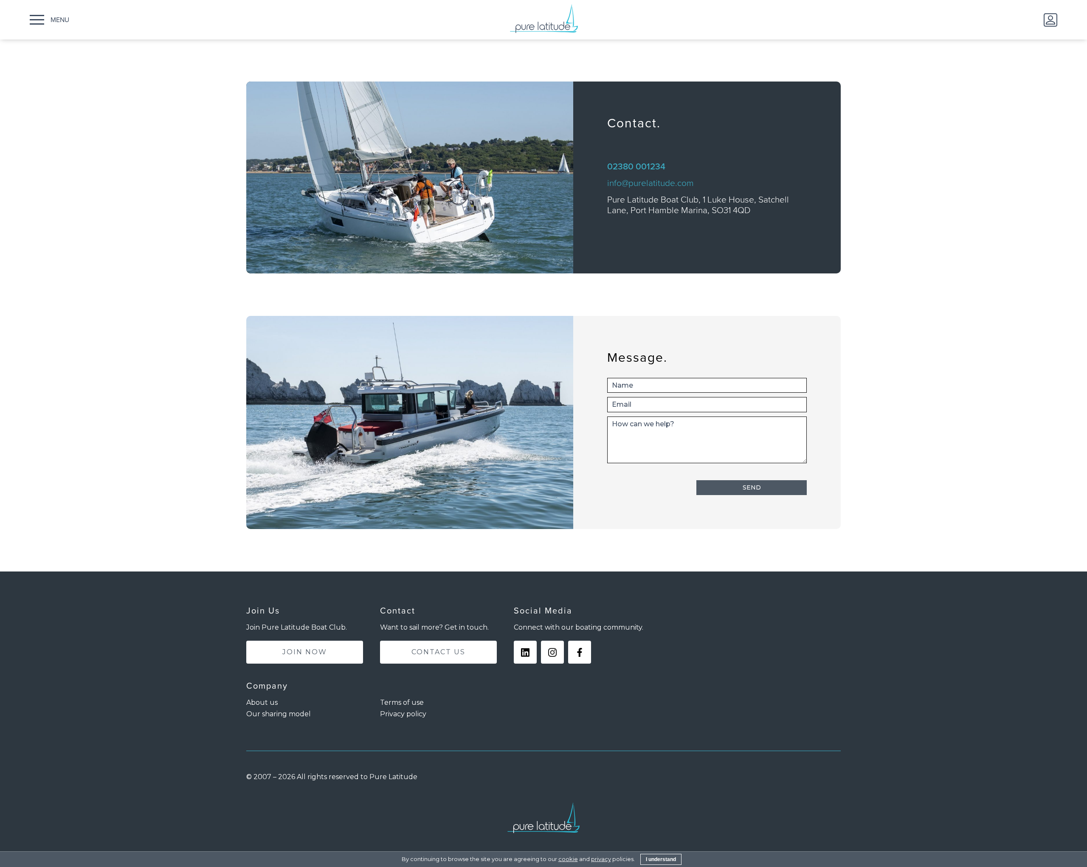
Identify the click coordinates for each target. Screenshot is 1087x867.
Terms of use (402, 702)
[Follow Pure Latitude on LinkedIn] (525, 652)
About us (262, 702)
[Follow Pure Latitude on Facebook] (579, 652)
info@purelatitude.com (650, 182)
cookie (568, 859)
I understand (661, 859)
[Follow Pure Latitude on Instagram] (552, 652)
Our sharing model (278, 714)
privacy (601, 859)
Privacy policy (403, 714)
